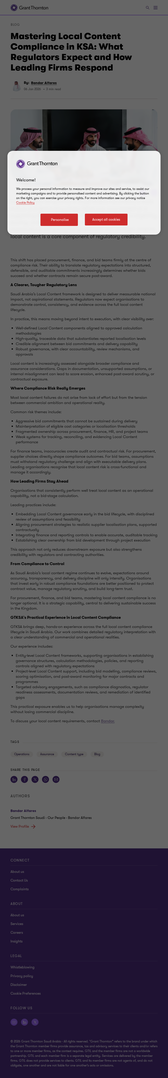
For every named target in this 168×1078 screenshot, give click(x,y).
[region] (84, 193)
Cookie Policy (25, 203)
